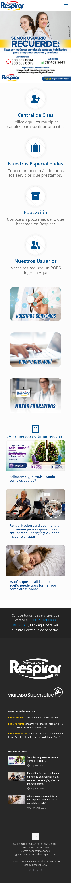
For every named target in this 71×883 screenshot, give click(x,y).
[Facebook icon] (33, 870)
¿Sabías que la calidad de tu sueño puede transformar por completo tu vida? (33, 585)
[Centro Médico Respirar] (12, 5)
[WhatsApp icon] (29, 870)
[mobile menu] (66, 5)
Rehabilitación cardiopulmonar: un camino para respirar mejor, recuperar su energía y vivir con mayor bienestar (34, 531)
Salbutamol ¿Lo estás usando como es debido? (32, 479)
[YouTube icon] (37, 870)
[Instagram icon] (41, 870)
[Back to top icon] (35, 836)
